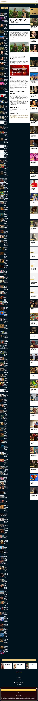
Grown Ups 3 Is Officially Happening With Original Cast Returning (6, 15)
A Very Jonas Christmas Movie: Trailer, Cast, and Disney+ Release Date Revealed (6, 520)
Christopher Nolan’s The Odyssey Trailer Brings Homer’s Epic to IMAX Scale (6, 282)
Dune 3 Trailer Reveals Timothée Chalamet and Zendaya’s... (34, 336)
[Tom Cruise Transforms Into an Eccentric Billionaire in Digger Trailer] (2, 74)
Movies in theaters (4, 8)
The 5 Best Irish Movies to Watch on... (34, 362)
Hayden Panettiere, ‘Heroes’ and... (20, 665)
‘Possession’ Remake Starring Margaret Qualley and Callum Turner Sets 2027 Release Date (6, 20)
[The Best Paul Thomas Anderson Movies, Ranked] (2, 483)
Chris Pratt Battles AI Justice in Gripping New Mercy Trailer (6, 332)
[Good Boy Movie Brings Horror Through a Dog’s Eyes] (2, 557)
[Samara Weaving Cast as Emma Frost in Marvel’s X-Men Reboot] (2, 43)
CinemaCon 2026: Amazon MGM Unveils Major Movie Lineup (6, 152)
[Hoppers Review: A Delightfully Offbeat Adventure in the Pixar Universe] (2, 214)
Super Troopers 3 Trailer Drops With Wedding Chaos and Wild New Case (6, 147)
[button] (36, 688)
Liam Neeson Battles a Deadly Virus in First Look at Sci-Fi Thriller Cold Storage (6, 603)
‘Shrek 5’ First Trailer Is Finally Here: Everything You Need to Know (6, 113)
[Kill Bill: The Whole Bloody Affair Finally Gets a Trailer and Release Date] (2, 390)
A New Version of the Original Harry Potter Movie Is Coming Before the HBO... (6, 353)
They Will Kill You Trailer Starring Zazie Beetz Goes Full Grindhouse (6, 267)
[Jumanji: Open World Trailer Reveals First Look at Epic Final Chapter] (2, 48)
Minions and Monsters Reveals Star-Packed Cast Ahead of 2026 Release (6, 123)
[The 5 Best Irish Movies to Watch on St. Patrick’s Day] (2, 184)
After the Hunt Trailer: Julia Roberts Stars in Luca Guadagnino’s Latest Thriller (6, 648)
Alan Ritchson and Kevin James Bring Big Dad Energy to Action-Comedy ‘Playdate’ (6, 385)
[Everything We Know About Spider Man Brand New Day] (2, 180)
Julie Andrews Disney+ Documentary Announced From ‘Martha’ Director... (34, 41)
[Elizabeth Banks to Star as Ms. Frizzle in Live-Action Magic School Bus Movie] (2, 101)
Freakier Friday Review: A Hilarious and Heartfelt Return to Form (6, 586)
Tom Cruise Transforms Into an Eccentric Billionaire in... (33, 136)
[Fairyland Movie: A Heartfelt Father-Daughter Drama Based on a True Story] (2, 562)
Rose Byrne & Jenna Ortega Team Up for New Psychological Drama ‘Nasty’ (6, 64)
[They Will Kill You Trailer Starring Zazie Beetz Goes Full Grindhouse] (2, 266)
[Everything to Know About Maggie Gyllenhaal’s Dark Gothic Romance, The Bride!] (2, 208)
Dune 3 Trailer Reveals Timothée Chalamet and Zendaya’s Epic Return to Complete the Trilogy (6, 141)
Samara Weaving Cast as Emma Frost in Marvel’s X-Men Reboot (6, 44)
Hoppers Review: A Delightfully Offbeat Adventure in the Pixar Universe (6, 215)
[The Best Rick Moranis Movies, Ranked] (2, 492)
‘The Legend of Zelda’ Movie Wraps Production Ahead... (34, 296)
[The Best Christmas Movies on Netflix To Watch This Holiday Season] (2, 297)
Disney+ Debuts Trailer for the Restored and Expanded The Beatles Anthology (6, 364)
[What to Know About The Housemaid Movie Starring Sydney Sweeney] (2, 411)
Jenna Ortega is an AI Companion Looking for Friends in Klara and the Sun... (6, 107)
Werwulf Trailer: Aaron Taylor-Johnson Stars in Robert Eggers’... (34, 176)
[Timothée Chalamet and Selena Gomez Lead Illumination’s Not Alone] (2, 83)
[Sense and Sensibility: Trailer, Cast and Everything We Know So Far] (2, 68)
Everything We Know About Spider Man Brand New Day (6, 180)
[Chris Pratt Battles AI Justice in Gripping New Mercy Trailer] (2, 332)
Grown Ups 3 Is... (32, 664)
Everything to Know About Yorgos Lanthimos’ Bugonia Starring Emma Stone (6, 542)
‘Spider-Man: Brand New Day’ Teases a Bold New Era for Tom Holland (6, 609)
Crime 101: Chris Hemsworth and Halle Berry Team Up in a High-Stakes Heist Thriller (6, 418)
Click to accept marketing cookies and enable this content (19, 70)
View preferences (18, 695)
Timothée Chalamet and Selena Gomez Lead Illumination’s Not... (33, 162)
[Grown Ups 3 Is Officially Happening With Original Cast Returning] (2, 14)
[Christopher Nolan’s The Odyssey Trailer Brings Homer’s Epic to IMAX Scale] (2, 281)
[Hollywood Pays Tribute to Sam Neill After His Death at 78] (2, 79)
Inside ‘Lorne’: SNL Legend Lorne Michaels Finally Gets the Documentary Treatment (6, 221)
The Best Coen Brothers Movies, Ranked (5, 547)
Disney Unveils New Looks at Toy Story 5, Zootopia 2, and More (6, 537)
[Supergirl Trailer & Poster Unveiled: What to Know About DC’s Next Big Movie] (2, 313)
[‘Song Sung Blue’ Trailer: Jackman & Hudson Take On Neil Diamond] (2, 501)
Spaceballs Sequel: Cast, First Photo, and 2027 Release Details (6, 497)
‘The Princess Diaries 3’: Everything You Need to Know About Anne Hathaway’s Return (6, 26)
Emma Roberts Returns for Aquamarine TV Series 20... (34, 189)
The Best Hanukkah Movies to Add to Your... (34, 429)
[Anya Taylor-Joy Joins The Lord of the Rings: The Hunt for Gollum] (2, 117)
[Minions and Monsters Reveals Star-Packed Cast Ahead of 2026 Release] (2, 122)
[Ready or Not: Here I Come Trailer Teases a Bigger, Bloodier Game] (2, 248)
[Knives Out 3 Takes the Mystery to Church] (2, 309)
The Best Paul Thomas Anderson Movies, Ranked (6, 483)
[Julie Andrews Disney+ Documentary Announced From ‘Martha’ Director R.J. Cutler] (2, 53)
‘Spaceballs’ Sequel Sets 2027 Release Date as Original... (33, 309)
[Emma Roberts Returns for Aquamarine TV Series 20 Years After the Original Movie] (2, 95)
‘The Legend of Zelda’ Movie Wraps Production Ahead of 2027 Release (6, 156)
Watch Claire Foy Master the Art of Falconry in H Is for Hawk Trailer (6, 401)
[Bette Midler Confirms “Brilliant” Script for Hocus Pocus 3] (2, 441)
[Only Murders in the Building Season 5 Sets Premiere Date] (2, 625)
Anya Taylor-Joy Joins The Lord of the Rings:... (34, 242)
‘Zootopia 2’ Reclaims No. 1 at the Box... (34, 455)
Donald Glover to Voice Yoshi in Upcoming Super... (34, 389)
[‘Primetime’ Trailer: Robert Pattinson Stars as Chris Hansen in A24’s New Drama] (2, 32)
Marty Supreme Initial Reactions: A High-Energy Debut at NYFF (6, 473)
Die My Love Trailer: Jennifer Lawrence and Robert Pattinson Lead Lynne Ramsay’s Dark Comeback (6, 508)
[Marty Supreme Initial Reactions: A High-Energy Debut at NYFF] (2, 473)
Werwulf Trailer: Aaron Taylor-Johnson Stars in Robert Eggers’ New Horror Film (6, 90)
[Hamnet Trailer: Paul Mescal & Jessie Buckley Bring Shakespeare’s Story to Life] (2, 467)
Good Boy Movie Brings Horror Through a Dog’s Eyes (6, 558)
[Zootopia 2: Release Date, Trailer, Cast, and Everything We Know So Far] (2, 619)
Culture (32, 145)
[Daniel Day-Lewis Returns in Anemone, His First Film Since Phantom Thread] (2, 551)
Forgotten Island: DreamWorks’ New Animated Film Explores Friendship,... (34, 323)
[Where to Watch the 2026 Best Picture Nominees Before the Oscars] (2, 202)
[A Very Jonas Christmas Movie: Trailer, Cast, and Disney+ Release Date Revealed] (2, 519)
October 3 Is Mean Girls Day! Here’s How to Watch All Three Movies (6, 479)
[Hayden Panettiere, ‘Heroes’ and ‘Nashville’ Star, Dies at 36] (15, 666)
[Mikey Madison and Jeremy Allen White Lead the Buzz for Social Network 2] (2, 613)
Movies (32, 50)
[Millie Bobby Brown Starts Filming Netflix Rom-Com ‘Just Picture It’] (2, 487)
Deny (18, 692)
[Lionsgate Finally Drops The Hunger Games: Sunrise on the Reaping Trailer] (2, 347)
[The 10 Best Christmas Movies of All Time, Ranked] (2, 277)
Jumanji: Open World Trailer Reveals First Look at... (34, 27)
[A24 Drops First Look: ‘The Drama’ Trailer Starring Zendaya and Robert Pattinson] (2, 319)
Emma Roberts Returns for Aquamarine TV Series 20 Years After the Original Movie (6, 96)
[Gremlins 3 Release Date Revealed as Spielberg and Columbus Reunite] (2, 395)
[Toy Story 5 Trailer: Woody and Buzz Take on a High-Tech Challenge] (2, 236)
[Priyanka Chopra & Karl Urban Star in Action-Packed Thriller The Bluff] (2, 261)
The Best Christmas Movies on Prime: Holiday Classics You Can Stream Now (6, 327)
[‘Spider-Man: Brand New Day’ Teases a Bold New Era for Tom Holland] (2, 608)
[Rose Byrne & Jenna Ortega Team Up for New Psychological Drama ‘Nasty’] (2, 63)
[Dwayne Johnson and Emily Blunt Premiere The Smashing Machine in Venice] (2, 531)
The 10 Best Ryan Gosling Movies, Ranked (6, 651)
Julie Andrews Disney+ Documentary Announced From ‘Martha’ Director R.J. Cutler (6, 53)
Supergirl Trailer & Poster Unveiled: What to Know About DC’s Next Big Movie (6, 314)
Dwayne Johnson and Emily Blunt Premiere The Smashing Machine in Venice (6, 531)
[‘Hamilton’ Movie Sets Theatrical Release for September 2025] (2, 597)
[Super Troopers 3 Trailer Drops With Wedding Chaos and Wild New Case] (2, 146)
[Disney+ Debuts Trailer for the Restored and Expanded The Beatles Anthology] (2, 364)
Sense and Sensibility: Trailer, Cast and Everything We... (34, 122)
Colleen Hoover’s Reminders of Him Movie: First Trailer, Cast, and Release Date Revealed (6, 436)
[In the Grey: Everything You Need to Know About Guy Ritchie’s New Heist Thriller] (2, 197)
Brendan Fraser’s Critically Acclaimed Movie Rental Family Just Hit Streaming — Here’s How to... (6, 243)
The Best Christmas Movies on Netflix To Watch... (33, 443)
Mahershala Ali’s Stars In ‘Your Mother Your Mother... (34, 82)
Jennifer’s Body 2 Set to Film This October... (34, 53)
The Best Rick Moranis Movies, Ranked (6, 492)
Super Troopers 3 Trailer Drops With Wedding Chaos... (33, 269)
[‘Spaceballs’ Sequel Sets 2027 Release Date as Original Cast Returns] (2, 127)
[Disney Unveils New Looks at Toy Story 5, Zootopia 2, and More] (2, 536)
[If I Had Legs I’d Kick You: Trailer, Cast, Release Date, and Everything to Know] (2, 575)
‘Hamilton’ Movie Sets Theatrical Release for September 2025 (5, 598)
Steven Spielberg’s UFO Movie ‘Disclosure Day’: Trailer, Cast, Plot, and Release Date (6, 287)
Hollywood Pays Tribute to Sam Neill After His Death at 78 (6, 79)
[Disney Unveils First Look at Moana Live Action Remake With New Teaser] (2, 358)
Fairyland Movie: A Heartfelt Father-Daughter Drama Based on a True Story (6, 563)
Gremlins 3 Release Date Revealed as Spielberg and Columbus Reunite (6, 396)
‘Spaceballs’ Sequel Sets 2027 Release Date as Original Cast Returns (6, 128)
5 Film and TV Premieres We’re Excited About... (33, 376)
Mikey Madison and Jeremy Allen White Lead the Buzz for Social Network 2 (6, 614)
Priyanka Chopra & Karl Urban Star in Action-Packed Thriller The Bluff (6, 261)
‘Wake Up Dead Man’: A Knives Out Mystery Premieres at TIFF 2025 (6, 515)
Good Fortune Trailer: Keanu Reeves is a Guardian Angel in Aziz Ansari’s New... (6, 630)
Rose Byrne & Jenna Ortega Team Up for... (34, 108)
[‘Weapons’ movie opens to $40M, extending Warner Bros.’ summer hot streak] (2, 580)
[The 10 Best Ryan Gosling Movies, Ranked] (2, 652)
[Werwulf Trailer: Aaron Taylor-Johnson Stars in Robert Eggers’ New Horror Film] (2, 88)
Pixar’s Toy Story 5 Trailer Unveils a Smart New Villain (6, 380)
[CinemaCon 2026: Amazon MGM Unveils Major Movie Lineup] (2, 152)
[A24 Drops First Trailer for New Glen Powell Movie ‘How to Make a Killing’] (2, 336)
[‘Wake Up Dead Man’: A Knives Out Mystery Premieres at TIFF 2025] (2, 514)
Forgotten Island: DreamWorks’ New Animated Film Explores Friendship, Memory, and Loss (6, 134)
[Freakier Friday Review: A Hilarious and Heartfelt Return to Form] (2, 586)
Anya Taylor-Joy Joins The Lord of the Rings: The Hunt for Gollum (6, 118)
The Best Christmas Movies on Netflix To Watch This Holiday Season (5, 298)
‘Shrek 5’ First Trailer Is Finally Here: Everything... (34, 229)
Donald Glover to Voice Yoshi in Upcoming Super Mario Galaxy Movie (6, 193)
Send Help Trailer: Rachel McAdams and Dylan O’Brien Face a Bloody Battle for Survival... (6, 455)
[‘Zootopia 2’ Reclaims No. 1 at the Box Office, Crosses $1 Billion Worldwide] (2, 303)
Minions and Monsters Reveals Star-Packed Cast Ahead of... (34, 256)
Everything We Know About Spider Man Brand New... (34, 349)
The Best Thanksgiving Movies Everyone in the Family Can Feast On (6, 342)
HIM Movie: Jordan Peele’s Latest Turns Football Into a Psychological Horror (6, 593)
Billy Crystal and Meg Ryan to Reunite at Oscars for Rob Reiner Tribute (6, 227)
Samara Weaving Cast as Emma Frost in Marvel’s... (34, 96)
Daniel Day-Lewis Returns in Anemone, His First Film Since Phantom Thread (6, 552)
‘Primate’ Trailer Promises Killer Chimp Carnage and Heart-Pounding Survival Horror (6, 448)
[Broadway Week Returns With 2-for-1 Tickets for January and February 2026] (2, 271)
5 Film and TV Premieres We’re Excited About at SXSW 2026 (6, 188)
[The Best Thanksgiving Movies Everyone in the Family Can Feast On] (2, 342)
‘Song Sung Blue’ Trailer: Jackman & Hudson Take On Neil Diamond (6, 502)
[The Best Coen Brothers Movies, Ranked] (2, 547)
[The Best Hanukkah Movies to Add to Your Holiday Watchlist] (2, 292)
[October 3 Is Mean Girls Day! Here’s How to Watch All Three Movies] (2, 478)
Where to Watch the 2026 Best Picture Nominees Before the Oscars (5, 203)
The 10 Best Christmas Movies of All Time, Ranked (6, 277)
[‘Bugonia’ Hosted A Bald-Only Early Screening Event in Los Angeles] (2, 423)
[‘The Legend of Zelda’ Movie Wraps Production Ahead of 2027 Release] (2, 156)
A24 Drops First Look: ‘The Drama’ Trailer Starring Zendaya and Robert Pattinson (6, 320)
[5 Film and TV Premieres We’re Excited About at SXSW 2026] (2, 188)
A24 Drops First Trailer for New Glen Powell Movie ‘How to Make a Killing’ (6, 337)
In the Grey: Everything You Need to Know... (34, 402)
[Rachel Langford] (34, 9)
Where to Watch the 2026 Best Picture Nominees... (33, 416)
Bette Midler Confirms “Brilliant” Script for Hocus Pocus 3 (6, 442)
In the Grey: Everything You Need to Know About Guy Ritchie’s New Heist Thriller (6, 197)
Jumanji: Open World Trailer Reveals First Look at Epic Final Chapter (6, 49)
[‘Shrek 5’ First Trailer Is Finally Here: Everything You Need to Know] (2, 112)
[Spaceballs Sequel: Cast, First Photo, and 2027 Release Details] (2, 496)
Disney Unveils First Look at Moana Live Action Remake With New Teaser (6, 359)
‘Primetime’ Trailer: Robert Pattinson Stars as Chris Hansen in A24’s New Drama (6, 32)
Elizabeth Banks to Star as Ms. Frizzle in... (34, 202)
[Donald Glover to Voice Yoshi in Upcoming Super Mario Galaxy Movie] (2, 193)
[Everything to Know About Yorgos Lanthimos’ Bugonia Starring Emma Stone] (2, 542)
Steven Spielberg (20, 100)
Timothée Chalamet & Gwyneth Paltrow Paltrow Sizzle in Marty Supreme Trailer (6, 569)
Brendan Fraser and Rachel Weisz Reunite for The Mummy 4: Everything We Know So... (6, 406)
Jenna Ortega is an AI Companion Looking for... (34, 215)
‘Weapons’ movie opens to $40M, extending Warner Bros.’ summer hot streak (6, 581)
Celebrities (32, 37)
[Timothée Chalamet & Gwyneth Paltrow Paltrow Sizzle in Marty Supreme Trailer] (2, 568)
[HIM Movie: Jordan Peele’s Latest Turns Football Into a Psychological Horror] (2, 592)
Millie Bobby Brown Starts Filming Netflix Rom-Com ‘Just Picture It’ (6, 488)
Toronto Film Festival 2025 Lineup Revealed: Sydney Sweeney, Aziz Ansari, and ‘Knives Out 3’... (6, 642)
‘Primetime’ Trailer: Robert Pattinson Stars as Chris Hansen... (34, 69)
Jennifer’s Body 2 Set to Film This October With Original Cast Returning (6, 59)
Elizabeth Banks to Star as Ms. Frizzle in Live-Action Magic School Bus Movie (6, 102)
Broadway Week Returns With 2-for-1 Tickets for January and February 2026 (6, 272)
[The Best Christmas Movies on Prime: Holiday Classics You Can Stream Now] (2, 326)
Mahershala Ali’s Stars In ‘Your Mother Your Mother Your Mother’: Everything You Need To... (6, 38)
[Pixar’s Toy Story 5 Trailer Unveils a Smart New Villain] (2, 379)
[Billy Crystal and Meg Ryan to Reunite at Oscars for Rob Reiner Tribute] (2, 226)
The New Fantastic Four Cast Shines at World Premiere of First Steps (6, 635)
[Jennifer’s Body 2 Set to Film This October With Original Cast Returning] (2, 58)
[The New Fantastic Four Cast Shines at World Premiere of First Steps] (2, 635)
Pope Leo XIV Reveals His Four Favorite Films (6, 375)
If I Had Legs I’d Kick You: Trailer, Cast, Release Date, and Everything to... (6, 575)
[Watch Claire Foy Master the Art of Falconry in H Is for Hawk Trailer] (2, 400)
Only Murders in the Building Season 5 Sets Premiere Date (6, 625)
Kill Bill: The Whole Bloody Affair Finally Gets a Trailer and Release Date (6, 391)
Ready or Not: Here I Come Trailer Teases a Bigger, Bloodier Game (6, 249)
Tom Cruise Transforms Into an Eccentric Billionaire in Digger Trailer (6, 74)
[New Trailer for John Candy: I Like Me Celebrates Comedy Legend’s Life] (2, 525)
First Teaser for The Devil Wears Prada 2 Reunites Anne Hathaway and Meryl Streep (6, 370)
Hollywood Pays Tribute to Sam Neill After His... (34, 148)
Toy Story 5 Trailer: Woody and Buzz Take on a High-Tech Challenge (6, 237)
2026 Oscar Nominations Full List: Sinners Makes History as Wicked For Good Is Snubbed (6, 255)
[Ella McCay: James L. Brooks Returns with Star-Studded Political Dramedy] (2, 429)
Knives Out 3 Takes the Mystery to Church (6, 308)
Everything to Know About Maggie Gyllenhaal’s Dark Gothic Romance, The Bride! (6, 209)
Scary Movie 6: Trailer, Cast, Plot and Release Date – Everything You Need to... (6, 232)
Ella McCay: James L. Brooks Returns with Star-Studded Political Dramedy (6, 430)
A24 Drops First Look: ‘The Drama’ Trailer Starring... (34, 496)
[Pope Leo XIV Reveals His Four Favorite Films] (2, 375)
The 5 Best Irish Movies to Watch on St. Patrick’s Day (6, 184)
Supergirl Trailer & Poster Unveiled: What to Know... (34, 483)
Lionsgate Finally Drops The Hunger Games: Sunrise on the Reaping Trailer (6, 347)
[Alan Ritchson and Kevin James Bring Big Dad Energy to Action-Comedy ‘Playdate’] (2, 384)
